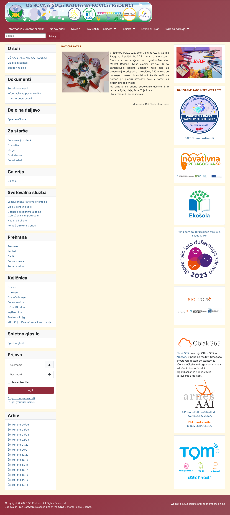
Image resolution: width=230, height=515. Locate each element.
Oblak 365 (182, 353)
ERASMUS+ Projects (99, 29)
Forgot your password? (21, 398)
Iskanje (53, 36)
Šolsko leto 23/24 (18, 434)
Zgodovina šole (17, 67)
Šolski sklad (15, 160)
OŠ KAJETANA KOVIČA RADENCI (27, 57)
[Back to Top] (224, 509)
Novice (75, 29)
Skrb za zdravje (175, 29)
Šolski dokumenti (18, 88)
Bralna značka (16, 302)
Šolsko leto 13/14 (18, 484)
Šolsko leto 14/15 (18, 479)
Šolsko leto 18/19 (18, 459)
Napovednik (58, 29)
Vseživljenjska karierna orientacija (28, 201)
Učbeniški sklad (17, 307)
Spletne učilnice (17, 119)
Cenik (11, 256)
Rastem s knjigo (17, 317)
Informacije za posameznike (24, 93)
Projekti (126, 29)
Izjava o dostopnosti (20, 98)
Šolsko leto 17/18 (18, 464)
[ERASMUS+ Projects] (114, 29)
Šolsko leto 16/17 (18, 469)
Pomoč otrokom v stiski (22, 225)
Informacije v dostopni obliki (26, 29)
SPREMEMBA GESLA (199, 425)
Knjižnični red (15, 312)
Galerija (12, 180)
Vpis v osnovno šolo (20, 206)
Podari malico (16, 266)
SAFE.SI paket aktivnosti (199, 138)
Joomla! (9, 506)
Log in (30, 390)
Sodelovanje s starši (19, 140)
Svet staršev (15, 155)
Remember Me (19, 382)
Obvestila (13, 145)
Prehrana (13, 246)
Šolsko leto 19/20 (18, 454)
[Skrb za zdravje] (187, 29)
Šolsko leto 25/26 (18, 424)
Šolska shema (16, 261)
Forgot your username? (21, 402)
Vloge (11, 150)
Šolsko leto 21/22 (18, 444)
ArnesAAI (181, 356)
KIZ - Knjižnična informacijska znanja (29, 322)
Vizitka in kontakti (18, 62)
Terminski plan (150, 29)
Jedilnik (12, 251)
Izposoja (13, 292)
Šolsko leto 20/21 (18, 449)
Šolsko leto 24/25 (18, 429)
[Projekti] (133, 29)
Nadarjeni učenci (17, 220)
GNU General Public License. (75, 506)
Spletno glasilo (16, 343)
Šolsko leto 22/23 (18, 439)
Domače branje (17, 297)
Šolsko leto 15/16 (18, 474)
